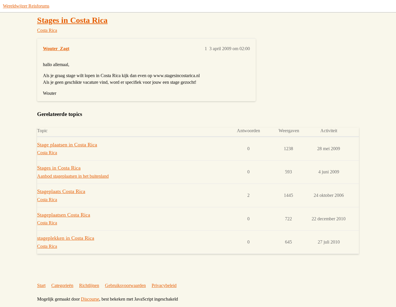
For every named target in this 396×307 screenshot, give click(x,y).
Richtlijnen (89, 285)
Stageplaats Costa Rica (61, 191)
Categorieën (62, 285)
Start (41, 285)
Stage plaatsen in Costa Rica (67, 145)
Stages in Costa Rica (72, 20)
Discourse (90, 299)
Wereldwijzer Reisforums (26, 5)
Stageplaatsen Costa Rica (63, 215)
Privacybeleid (164, 285)
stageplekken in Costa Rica (65, 238)
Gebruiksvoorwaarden (125, 285)
